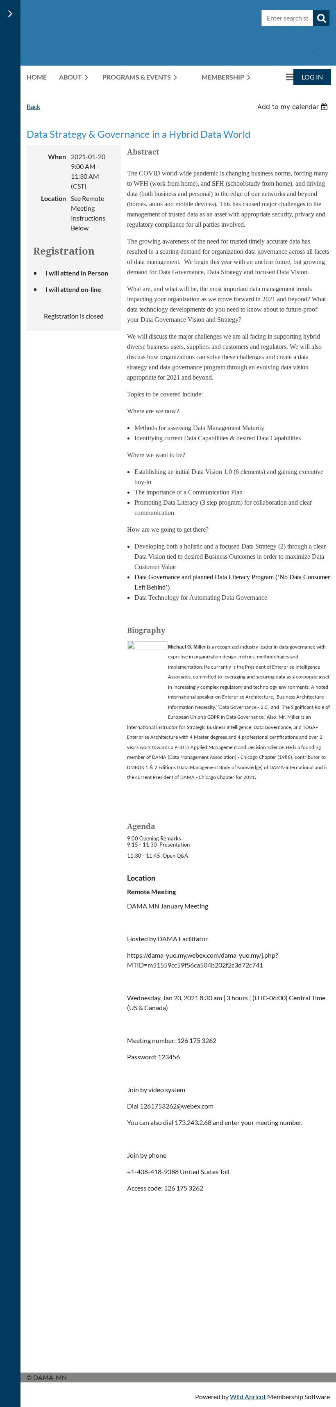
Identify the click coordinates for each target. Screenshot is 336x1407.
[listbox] (293, 107)
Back (33, 106)
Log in (312, 77)
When (57, 156)
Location (53, 198)
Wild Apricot (248, 1396)
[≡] (281, 77)
